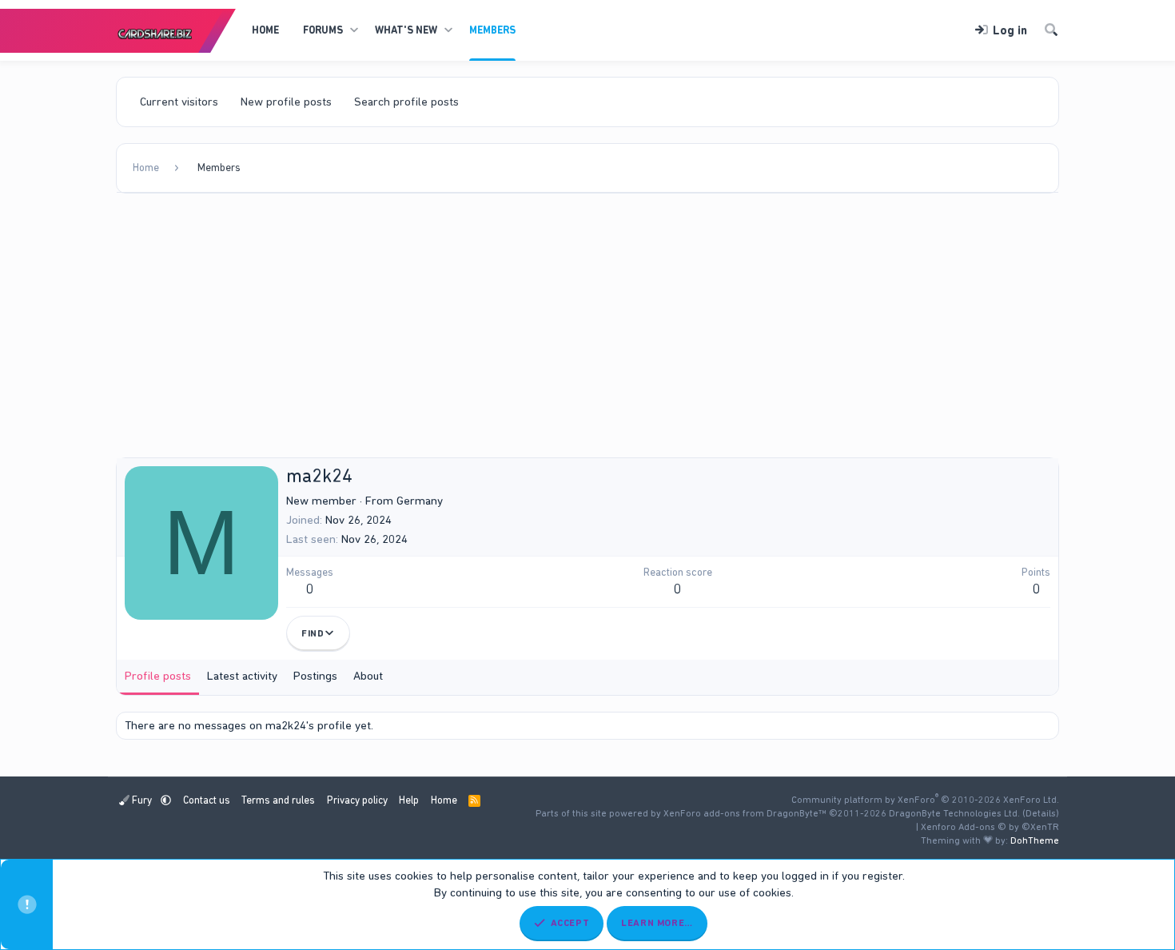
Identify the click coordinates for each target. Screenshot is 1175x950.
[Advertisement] (587, 329)
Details (1041, 813)
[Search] (1051, 31)
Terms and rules (278, 800)
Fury (141, 800)
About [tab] (368, 676)
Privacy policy (357, 800)
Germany (419, 500)
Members (492, 30)
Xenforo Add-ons (990, 826)
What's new (406, 30)
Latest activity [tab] (242, 676)
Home (265, 30)
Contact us (206, 800)
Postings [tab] (315, 676)
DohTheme (1034, 840)
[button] (354, 30)
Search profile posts (406, 101)
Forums (323, 30)
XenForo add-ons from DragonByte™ (744, 813)
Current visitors (179, 101)
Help (409, 800)
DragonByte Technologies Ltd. (954, 813)
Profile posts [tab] (158, 676)
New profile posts (286, 101)
